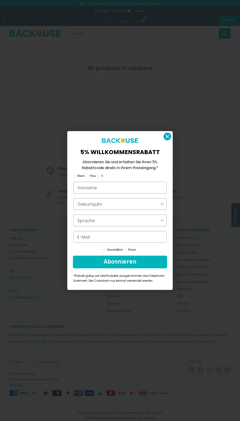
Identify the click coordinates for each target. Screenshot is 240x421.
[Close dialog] (167, 136)
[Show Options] (162, 204)
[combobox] (118, 204)
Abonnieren (120, 262)
